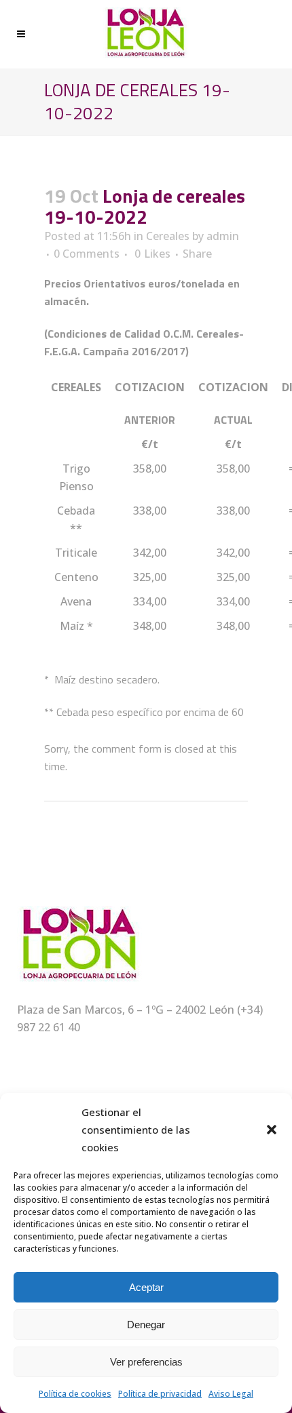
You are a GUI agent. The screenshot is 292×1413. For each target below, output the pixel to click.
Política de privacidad (160, 1393)
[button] (271, 1129)
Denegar (146, 1324)
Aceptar (146, 1287)
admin (222, 235)
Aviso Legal (230, 1393)
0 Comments (87, 253)
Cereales (167, 235)
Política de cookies (75, 1393)
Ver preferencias (146, 1362)
